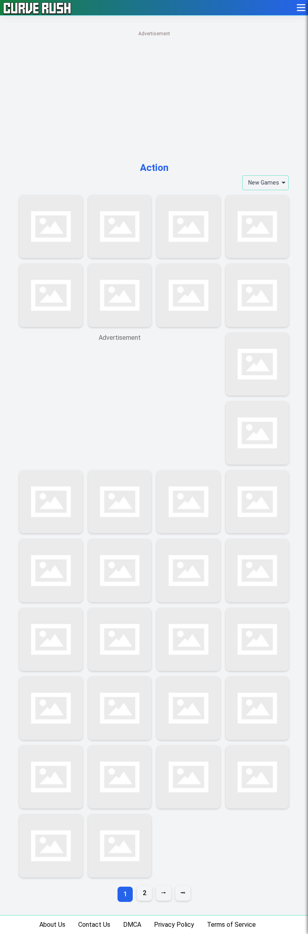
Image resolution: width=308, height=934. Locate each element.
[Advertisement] (154, 94)
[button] (301, 7)
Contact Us (94, 924)
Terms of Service (231, 924)
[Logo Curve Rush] (37, 7)
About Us (52, 924)
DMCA (132, 924)
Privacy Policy (174, 924)
